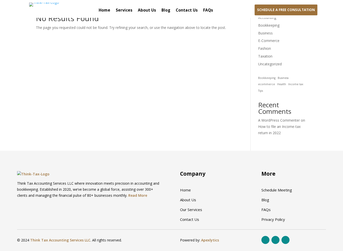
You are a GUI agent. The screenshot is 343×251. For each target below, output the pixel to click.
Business (265, 33)
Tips (260, 90)
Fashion (264, 48)
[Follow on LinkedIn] (285, 240)
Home (104, 10)
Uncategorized (270, 64)
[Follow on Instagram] (275, 240)
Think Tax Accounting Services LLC (60, 240)
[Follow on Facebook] (265, 240)
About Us (147, 10)
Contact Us (187, 10)
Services (124, 10)
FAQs (208, 10)
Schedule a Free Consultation (286, 10)
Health (281, 84)
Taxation (265, 56)
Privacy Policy (273, 219)
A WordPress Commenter (279, 120)
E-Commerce (268, 40)
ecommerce (266, 84)
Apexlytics (210, 240)
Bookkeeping (268, 25)
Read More (137, 195)
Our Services (191, 209)
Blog (165, 10)
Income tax (295, 84)
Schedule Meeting (276, 189)
